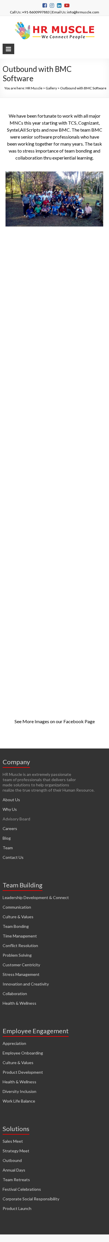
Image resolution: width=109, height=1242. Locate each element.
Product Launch (17, 1208)
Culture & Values (18, 916)
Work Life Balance (19, 1100)
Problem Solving (17, 955)
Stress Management (21, 974)
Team (8, 847)
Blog (7, 838)
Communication (17, 907)
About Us (11, 799)
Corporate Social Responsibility (31, 1198)
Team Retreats (16, 1179)
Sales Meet (13, 1141)
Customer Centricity (21, 964)
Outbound (12, 1160)
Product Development (23, 1072)
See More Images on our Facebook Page (55, 721)
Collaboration (15, 993)
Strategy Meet (16, 1150)
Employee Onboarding (23, 1052)
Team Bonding (16, 926)
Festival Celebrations (22, 1189)
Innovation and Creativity (26, 983)
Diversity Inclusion (19, 1091)
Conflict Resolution (20, 945)
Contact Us (13, 857)
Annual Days (14, 1169)
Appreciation (14, 1043)
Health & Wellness (19, 1003)
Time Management (20, 935)
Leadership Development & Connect (36, 897)
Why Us (10, 809)
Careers (10, 828)
